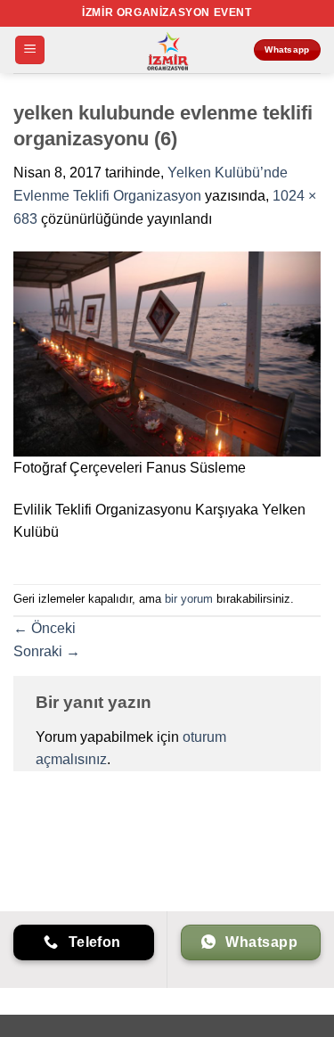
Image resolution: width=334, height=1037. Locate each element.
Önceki (44, 628)
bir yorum (189, 598)
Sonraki (46, 651)
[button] (30, 50)
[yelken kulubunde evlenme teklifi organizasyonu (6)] (167, 352)
